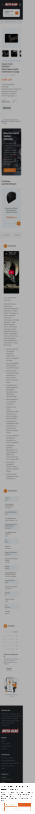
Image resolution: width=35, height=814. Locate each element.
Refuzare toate (10, 805)
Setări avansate (17, 809)
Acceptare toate (24, 805)
